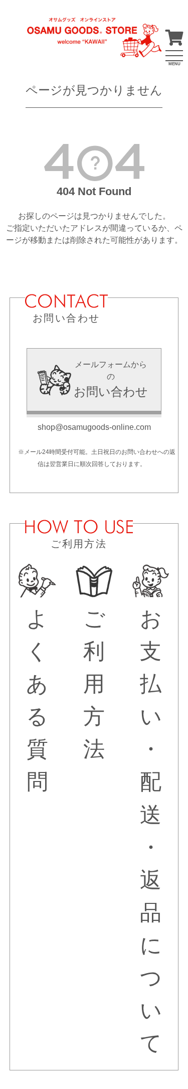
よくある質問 (37, 700)
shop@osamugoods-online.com (94, 427)
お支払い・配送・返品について (151, 830)
